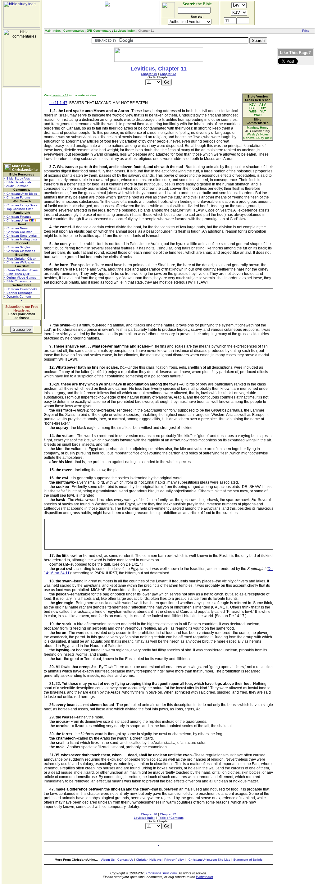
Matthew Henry (257, 127)
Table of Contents (171, 817)
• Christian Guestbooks (20, 289)
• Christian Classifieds (19, 251)
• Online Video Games (20, 277)
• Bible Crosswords (17, 281)
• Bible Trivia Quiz (17, 274)
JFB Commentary (99, 30)
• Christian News (16, 228)
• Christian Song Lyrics (20, 235)
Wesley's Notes (258, 134)
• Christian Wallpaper (19, 262)
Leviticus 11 (60, 95)
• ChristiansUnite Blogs (20, 193)
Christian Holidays (148, 859)
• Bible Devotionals (17, 182)
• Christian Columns (18, 232)
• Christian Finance (17, 216)
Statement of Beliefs (247, 859)
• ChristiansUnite (20, 220)
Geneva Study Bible (257, 137)
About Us (108, 859)
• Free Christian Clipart (20, 258)
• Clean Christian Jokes (21, 270)
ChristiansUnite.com (161, 873)
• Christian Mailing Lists (20, 239)
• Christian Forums (17, 197)
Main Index (53, 30)
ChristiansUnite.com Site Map (209, 859)
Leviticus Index (124, 30)
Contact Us (125, 859)
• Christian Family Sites (20, 205)
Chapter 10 (149, 73)
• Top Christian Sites (18, 209)
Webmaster (204, 877)
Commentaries (73, 30)
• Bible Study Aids (17, 178)
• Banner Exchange (18, 292)
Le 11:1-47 (58, 103)
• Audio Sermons (16, 186)
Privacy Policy (174, 859)
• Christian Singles (17, 247)
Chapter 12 (168, 73)
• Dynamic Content (17, 296)
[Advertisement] (21, 125)
